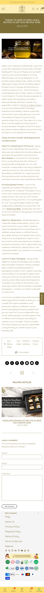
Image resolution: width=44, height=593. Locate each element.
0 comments (23, 352)
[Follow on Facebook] (6, 550)
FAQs (7, 516)
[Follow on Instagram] (12, 550)
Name (5, 453)
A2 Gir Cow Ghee (14, 209)
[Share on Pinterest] (17, 363)
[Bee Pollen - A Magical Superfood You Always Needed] (33, 373)
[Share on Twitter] (12, 363)
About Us (9, 521)
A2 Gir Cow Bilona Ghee (31, 105)
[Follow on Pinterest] (19, 550)
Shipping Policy (13, 531)
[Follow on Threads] (28, 550)
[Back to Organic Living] (22, 373)
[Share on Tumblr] (22, 363)
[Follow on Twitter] (9, 550)
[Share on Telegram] (27, 363)
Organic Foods (36, 342)
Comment (6, 473)
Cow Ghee (19, 342)
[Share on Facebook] (7, 363)
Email (4, 463)
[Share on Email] (32, 363)
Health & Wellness (26, 342)
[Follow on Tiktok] (25, 550)
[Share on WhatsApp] (37, 363)
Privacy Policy (12, 526)
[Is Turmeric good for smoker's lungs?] (10, 373)
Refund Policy (12, 536)
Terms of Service (13, 541)
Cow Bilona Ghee (9, 344)
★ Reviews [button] (42, 298)
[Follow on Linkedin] (16, 550)
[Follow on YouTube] (22, 550)
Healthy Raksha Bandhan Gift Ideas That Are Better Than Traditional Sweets (22, 421)
